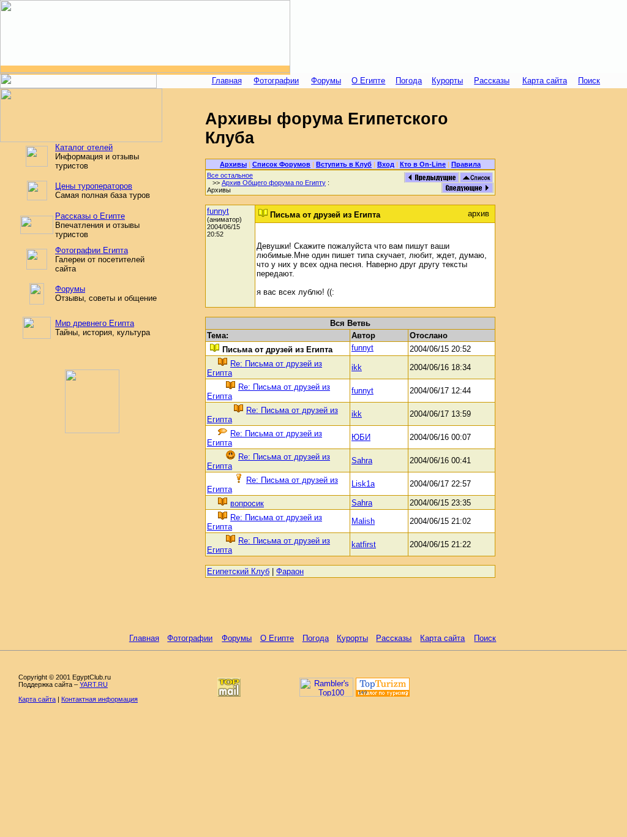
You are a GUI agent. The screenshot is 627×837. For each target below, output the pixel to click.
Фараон (290, 571)
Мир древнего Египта (94, 323)
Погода (409, 80)
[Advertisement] (458, 36)
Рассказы (491, 80)
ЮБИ (360, 437)
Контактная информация (99, 699)
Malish (363, 521)
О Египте (368, 80)
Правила (466, 164)
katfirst (363, 544)
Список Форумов (281, 164)
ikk (356, 367)
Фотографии (276, 80)
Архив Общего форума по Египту (274, 182)
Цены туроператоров (93, 186)
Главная (227, 80)
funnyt (218, 211)
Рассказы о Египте (90, 216)
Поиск (589, 80)
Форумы (326, 80)
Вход (385, 164)
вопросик (247, 503)
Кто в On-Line (423, 164)
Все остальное (230, 175)
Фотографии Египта (91, 250)
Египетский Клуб (238, 571)
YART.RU (94, 684)
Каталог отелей (84, 147)
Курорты (447, 80)
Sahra (361, 460)
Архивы (233, 164)
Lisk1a (363, 483)
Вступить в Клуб (344, 164)
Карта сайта (544, 80)
